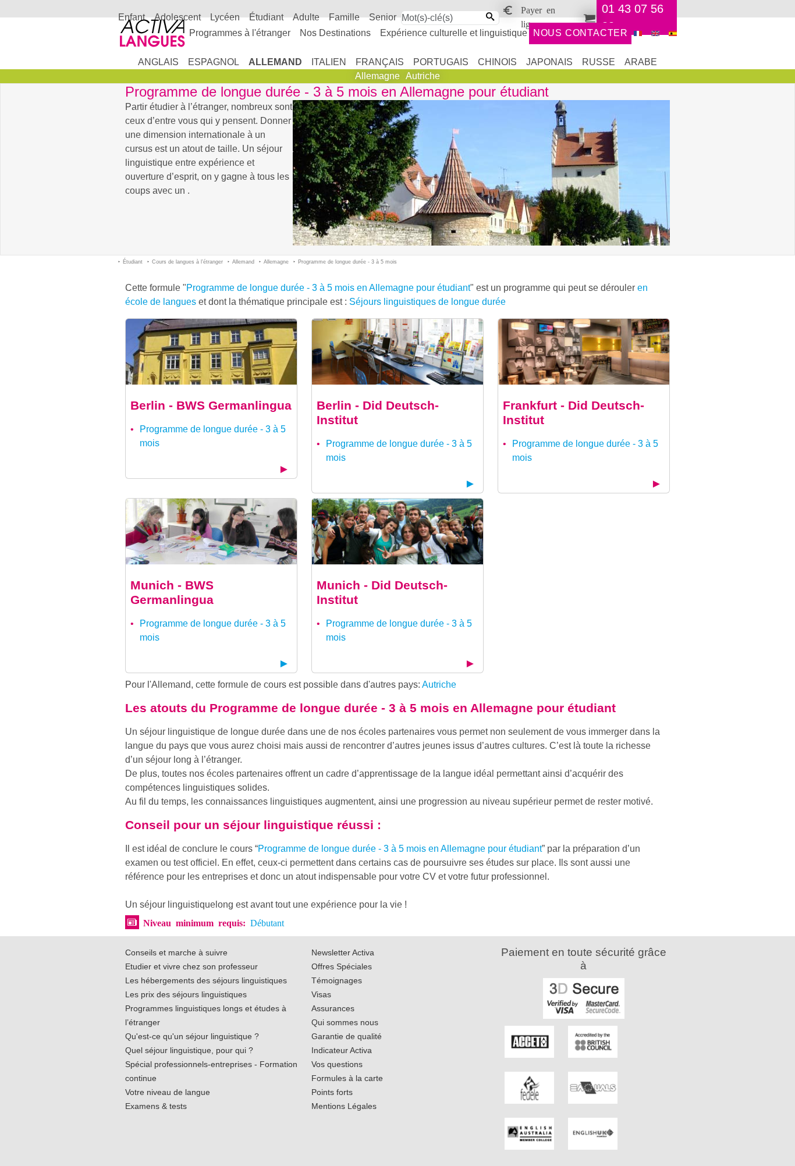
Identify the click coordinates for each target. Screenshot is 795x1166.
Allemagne (377, 76)
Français (380, 62)
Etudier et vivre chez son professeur (191, 966)
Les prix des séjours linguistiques (186, 994)
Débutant (267, 922)
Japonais (549, 62)
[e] (655, 33)
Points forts (332, 1092)
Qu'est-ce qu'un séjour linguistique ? (192, 1036)
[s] (673, 33)
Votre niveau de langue (167, 1092)
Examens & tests (156, 1106)
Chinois (497, 62)
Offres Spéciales (341, 966)
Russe (598, 62)
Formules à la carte (347, 1078)
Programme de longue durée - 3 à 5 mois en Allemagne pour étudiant (328, 288)
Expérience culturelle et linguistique (453, 33)
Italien (328, 62)
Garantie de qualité (346, 1036)
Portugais (441, 62)
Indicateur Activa (341, 1050)
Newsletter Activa (342, 952)
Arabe (640, 62)
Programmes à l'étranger (239, 33)
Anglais (158, 62)
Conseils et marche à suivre (176, 952)
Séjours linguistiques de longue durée (427, 302)
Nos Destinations (335, 33)
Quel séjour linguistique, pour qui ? (189, 1050)
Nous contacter (580, 33)
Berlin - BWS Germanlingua (211, 405)
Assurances (332, 1008)
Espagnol (213, 62)
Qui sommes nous (344, 1022)
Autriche (423, 76)
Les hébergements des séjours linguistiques (206, 980)
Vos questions (337, 1064)
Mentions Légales (344, 1106)
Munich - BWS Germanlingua (172, 592)
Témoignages (336, 980)
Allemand (275, 62)
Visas (321, 994)
